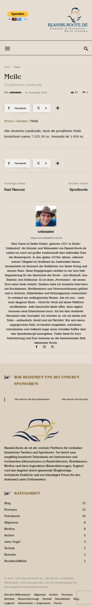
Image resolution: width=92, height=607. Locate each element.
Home (8, 121)
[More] (57, 108)
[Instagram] (46, 347)
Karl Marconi (14, 189)
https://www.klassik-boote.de (46, 238)
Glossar (21, 121)
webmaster (15, 92)
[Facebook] (39, 347)
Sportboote (79, 189)
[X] (54, 347)
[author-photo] (46, 225)
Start (7, 67)
